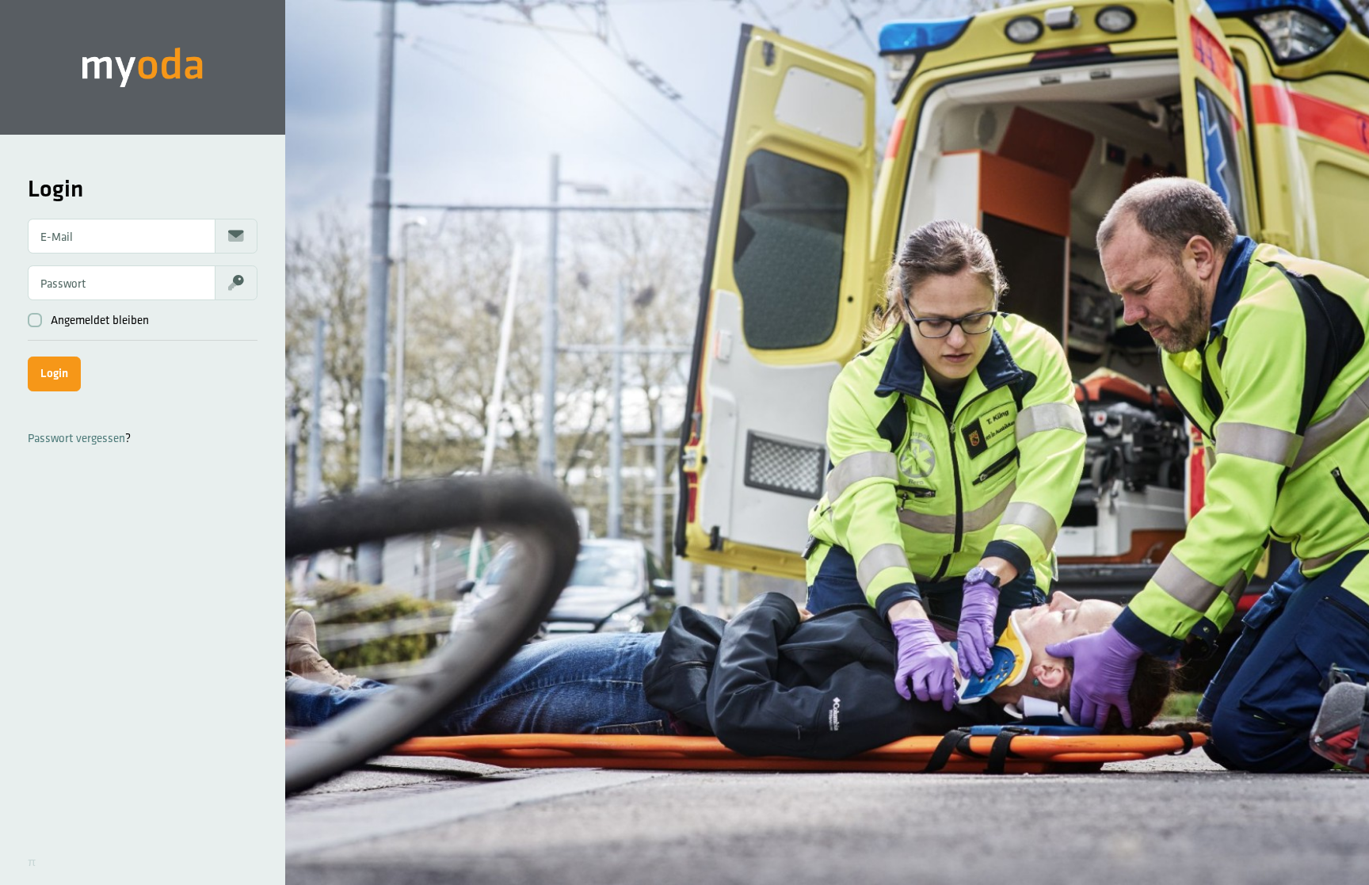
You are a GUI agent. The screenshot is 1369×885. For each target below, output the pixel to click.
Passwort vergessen (76, 437)
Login (54, 372)
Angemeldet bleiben (100, 319)
